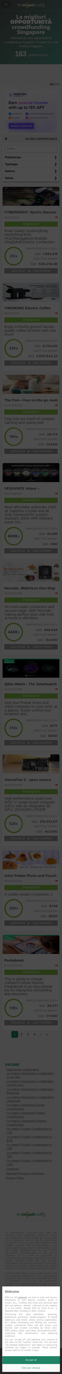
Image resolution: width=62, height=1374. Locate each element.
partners (22, 1297)
